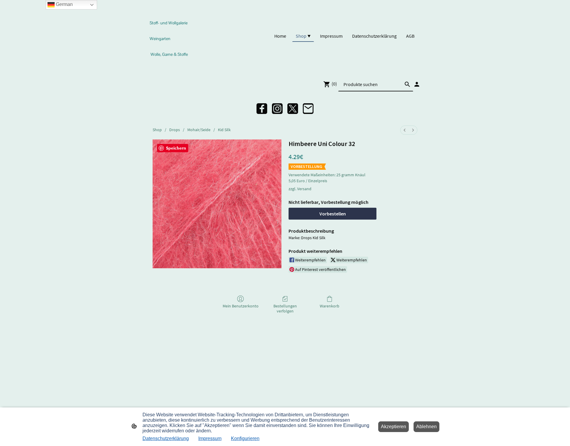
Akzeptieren (393, 426)
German (64, 4)
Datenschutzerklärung (165, 438)
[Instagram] (277, 108)
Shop (157, 129)
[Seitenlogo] (170, 64)
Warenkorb (329, 306)
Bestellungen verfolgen (285, 308)
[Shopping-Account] (416, 84)
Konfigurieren (245, 438)
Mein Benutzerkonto (241, 306)
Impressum (209, 438)
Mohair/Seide (198, 129)
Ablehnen (426, 426)
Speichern (176, 148)
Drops (174, 129)
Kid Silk (224, 129)
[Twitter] (292, 108)
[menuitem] (404, 130)
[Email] (308, 108)
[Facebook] (261, 108)
